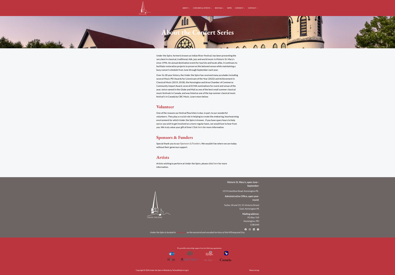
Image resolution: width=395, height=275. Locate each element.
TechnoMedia (177, 270)
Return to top (254, 270)
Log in (186, 270)
